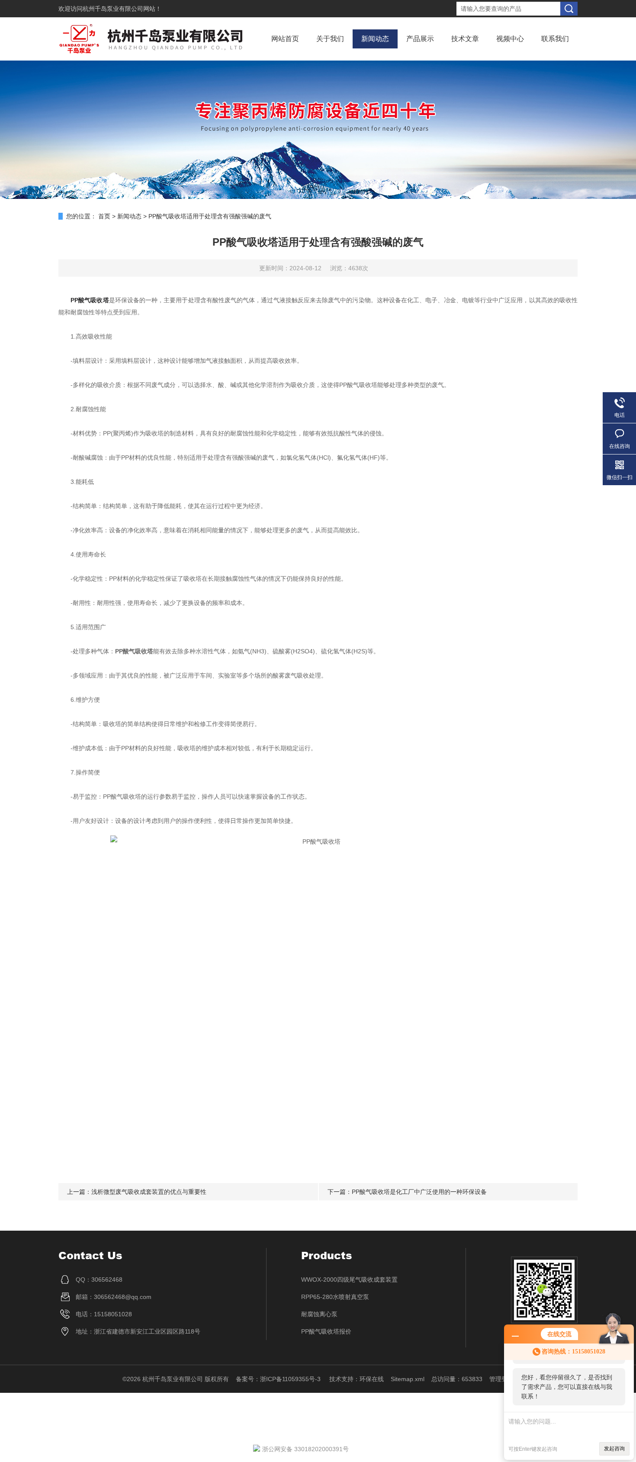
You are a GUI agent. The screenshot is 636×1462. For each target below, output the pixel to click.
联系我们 (555, 38)
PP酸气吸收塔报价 (326, 1331)
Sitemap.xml (407, 1379)
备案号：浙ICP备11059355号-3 (279, 1379)
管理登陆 (501, 1379)
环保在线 (372, 1379)
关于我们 (330, 38)
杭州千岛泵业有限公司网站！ (122, 8)
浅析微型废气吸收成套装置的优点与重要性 (148, 1191)
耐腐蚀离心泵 (319, 1314)
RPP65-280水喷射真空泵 (335, 1296)
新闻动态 (375, 38)
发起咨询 (614, 1449)
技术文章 (465, 38)
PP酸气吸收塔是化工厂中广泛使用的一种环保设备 (419, 1191)
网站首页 (285, 38)
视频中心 (510, 38)
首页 (104, 216)
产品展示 (420, 38)
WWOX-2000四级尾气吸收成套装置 (349, 1279)
